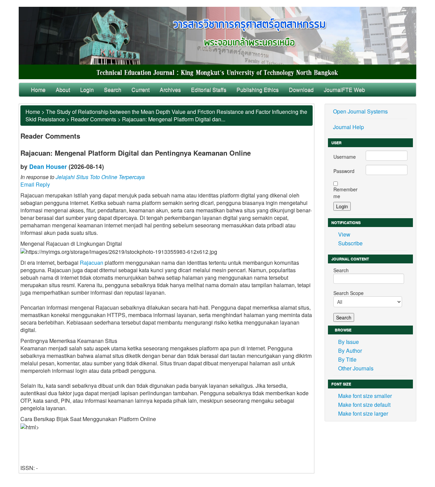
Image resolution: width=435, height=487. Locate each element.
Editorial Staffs (208, 89)
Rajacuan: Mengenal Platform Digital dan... (173, 119)
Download (301, 89)
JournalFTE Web (344, 89)
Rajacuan (91, 262)
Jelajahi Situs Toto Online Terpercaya (100, 177)
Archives (170, 89)
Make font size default (364, 404)
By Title (347, 359)
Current (141, 89)
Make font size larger (363, 413)
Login (87, 89)
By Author (350, 350)
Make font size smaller (365, 396)
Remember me (345, 192)
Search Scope (348, 293)
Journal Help (348, 127)
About (63, 89)
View (344, 234)
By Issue (348, 342)
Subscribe (350, 243)
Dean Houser (48, 166)
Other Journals (355, 368)
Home (38, 89)
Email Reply (35, 184)
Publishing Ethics (258, 89)
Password (343, 171)
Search (112, 89)
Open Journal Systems (360, 111)
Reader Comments (93, 119)
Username (344, 156)
